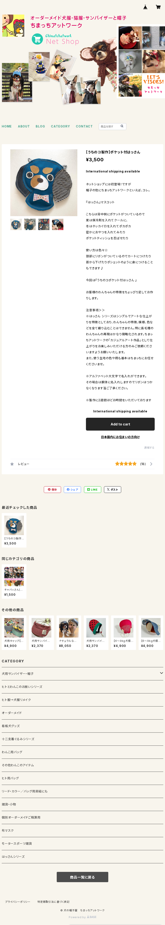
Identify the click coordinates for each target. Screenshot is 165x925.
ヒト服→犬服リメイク (16, 700)
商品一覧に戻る (82, 877)
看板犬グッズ (11, 726)
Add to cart (120, 424)
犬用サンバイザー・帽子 (18, 673)
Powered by (78, 917)
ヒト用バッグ (10, 778)
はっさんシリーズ (13, 856)
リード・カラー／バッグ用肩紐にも (25, 791)
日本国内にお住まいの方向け (120, 437)
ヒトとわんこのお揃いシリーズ (22, 687)
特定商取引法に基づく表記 (53, 901)
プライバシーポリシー (18, 901)
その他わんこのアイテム (18, 765)
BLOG (40, 126)
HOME (7, 126)
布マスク (8, 830)
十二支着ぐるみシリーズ (18, 739)
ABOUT (24, 126)
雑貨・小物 (9, 804)
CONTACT (84, 126)
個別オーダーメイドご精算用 (21, 817)
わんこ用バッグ (12, 752)
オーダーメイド (12, 713)
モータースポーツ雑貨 (17, 843)
